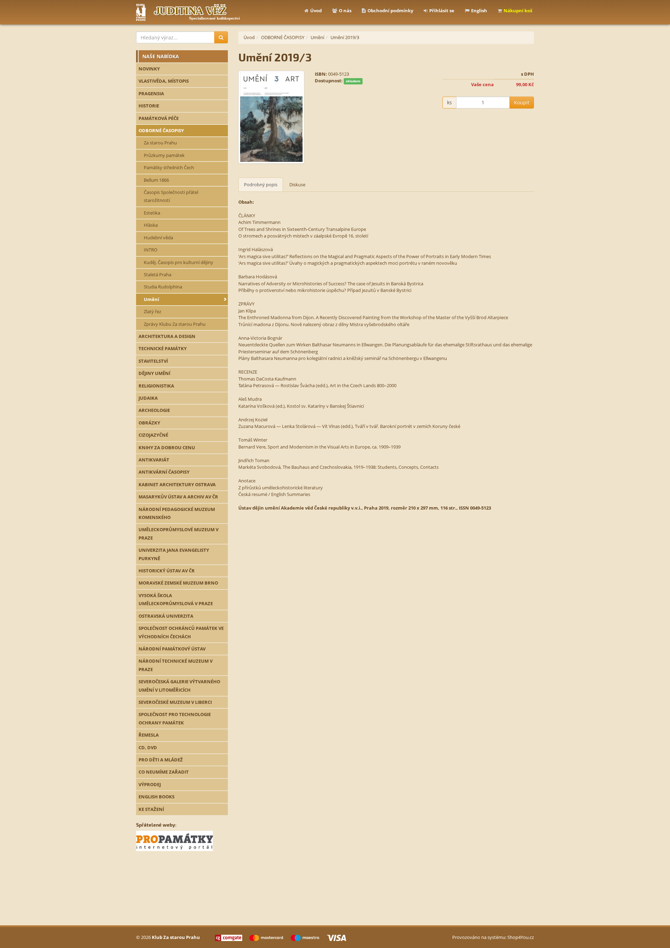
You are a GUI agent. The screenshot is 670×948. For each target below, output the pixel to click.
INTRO (150, 250)
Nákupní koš (518, 10)
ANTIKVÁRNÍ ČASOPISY (164, 472)
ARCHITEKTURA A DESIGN (167, 336)
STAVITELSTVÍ (153, 361)
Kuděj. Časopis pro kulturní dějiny (178, 262)
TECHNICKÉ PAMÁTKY (163, 348)
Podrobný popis (260, 184)
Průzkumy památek (164, 155)
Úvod (316, 10)
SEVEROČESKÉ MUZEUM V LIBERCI (175, 702)
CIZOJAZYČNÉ (153, 435)
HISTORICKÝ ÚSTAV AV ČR (167, 570)
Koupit (521, 102)
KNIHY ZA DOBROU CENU (167, 447)
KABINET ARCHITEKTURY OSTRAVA (177, 484)
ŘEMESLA (149, 735)
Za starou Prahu (160, 143)
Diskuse (297, 184)
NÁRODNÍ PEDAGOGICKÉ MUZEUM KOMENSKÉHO (177, 513)
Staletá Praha (157, 274)
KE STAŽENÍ (151, 809)
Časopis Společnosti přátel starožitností (171, 196)
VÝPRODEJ (150, 784)
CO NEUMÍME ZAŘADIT (164, 772)
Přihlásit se (441, 10)
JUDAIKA (148, 398)
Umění (151, 299)
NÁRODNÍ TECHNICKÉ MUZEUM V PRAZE (176, 665)
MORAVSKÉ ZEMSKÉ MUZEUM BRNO (178, 583)
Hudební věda (158, 237)
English (479, 10)
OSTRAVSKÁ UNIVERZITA (166, 616)
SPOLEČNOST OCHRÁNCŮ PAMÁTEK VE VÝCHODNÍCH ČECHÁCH (181, 632)
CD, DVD (148, 747)
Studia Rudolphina (163, 287)
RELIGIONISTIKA (156, 386)
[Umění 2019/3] (271, 117)
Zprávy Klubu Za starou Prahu (175, 324)
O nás (345, 10)
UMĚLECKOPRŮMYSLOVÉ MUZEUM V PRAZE (178, 533)
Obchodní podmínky (390, 10)
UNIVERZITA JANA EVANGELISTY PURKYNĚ (174, 554)
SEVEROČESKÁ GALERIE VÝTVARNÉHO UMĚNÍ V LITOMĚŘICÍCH (179, 685)
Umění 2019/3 (344, 37)
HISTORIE (149, 106)
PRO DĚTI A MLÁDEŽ (161, 760)
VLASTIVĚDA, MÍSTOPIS (164, 81)
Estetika (152, 213)
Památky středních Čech (169, 167)
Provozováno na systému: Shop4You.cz (493, 937)
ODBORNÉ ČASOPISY (161, 130)
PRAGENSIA (151, 93)
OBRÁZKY (149, 423)
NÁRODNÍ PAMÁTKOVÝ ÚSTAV (172, 649)
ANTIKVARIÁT (154, 460)
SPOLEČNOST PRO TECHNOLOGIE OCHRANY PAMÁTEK (175, 718)
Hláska (151, 225)
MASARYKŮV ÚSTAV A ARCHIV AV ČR (178, 497)
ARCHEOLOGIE (154, 410)
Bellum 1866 (156, 180)
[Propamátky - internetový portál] (174, 840)
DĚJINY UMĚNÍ (154, 373)
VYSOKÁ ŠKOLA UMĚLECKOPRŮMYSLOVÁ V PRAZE (176, 599)
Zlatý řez (152, 311)
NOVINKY (149, 69)
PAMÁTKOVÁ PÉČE (159, 118)
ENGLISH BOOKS (156, 796)
